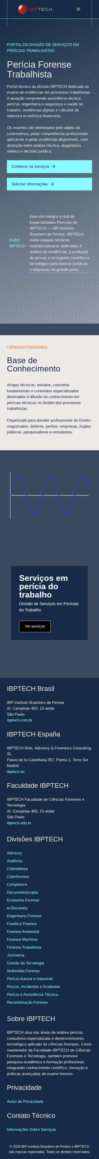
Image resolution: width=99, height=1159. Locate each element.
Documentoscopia (22, 892)
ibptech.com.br (19, 720)
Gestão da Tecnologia (25, 963)
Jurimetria (15, 955)
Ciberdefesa (17, 869)
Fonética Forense (22, 924)
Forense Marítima (22, 939)
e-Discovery (17, 908)
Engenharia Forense (24, 916)
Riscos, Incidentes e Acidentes (33, 986)
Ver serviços (35, 626)
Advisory (14, 853)
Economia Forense (23, 900)
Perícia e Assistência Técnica (32, 994)
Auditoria (14, 861)
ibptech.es (16, 772)
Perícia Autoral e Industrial (29, 979)
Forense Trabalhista (24, 947)
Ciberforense (18, 876)
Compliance (17, 884)
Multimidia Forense (23, 971)
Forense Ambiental (23, 931)
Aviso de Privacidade (25, 1101)
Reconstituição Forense (27, 1002)
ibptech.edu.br (19, 823)
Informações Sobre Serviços (31, 1129)
